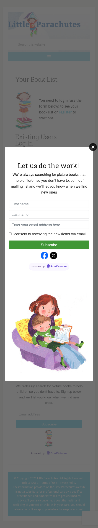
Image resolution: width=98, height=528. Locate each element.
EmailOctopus (59, 266)
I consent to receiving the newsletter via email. (50, 233)
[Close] (93, 147)
